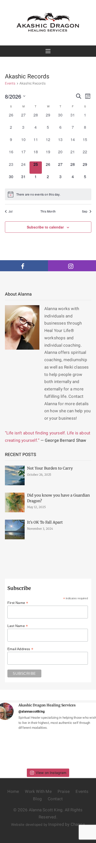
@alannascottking (31, 711)
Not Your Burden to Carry (50, 468)
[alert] (48, 194)
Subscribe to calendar (45, 227)
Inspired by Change (66, 824)
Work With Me (38, 791)
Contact (55, 799)
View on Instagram (51, 773)
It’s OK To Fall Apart (45, 522)
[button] (48, 51)
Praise (64, 791)
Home (13, 791)
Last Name (17, 626)
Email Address (20, 649)
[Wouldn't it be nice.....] (35, 749)
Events (10, 83)
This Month (48, 211)
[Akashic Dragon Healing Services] (48, 21)
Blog (37, 799)
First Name (17, 602)
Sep (85, 211)
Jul (11, 211)
